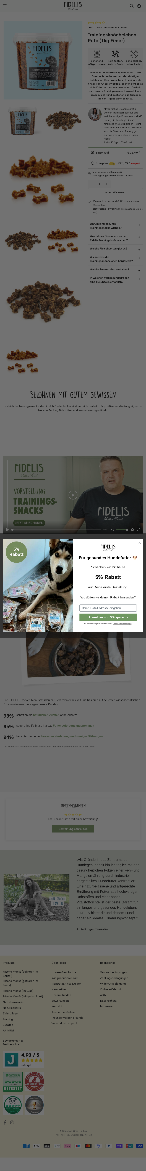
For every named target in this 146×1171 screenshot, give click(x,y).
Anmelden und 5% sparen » (108, 617)
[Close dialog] (139, 542)
